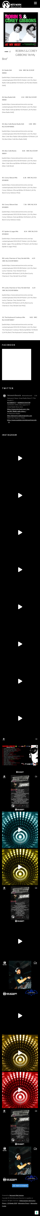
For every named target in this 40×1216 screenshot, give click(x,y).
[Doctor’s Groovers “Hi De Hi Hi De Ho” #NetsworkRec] (20, 1053)
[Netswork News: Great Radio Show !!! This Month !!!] (20, 755)
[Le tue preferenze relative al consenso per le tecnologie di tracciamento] (36, 1212)
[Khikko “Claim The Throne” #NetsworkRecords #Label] (20, 718)
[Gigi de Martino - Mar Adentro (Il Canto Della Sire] (20, 681)
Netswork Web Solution (17, 1195)
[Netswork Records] (11, 8)
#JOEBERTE (11, 402)
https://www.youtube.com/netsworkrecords (22, 420)
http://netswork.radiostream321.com (19, 416)
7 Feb (35, 395)
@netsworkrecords (27, 395)
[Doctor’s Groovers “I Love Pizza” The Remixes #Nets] (20, 570)
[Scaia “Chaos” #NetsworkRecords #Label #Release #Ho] (20, 867)
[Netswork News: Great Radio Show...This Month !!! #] (20, 978)
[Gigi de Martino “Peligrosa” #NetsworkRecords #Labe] (20, 941)
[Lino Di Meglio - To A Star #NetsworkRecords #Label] (20, 532)
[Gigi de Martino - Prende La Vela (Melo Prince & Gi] (20, 495)
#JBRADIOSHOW (24, 402)
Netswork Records (14, 395)
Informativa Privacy (23, 1203)
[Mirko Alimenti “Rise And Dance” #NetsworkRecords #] (20, 830)
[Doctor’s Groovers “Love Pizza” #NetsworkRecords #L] (20, 644)
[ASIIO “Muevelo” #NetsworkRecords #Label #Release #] (20, 607)
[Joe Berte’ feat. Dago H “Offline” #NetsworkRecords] (20, 458)
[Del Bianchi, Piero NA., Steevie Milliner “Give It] (20, 1015)
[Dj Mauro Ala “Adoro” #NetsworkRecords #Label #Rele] (20, 1090)
